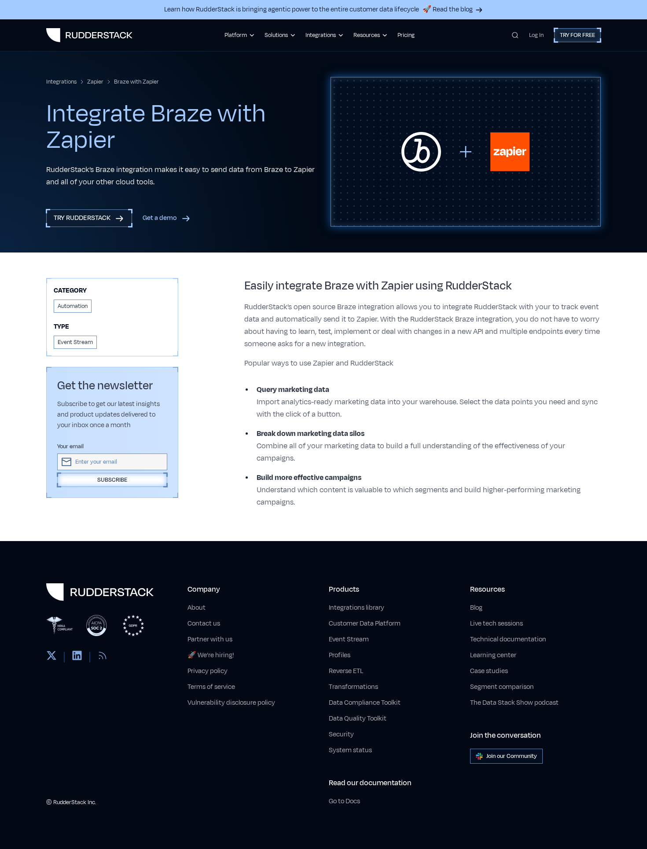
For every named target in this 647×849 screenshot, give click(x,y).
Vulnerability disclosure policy (231, 702)
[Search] (515, 35)
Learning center (493, 655)
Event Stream (349, 639)
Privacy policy (207, 671)
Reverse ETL (346, 671)
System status (350, 750)
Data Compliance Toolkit (365, 702)
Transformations (353, 687)
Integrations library (356, 607)
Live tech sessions (496, 623)
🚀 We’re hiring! (210, 655)
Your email (70, 446)
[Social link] (51, 657)
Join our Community (511, 756)
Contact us (203, 623)
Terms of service (211, 687)
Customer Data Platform (365, 623)
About (196, 607)
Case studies (489, 671)
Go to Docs (344, 801)
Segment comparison (502, 687)
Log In (536, 35)
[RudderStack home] (89, 35)
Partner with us (209, 639)
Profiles (339, 655)
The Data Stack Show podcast (514, 702)
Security (341, 734)
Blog (476, 607)
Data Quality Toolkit (357, 718)
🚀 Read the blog (448, 9)
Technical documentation (508, 639)
